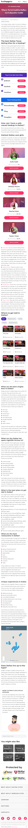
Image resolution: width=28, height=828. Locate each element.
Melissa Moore (6, 267)
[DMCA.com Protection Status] (7, 779)
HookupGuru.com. (17, 824)
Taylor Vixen (6, 300)
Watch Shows (14, 168)
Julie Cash (5, 247)
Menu (25, 1)
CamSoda (7, 86)
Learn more (14, 826)
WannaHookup (9, 105)
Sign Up (21, 80)
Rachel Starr (6, 284)
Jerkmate (7, 81)
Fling (6, 111)
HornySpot (8, 117)
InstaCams (7, 92)
